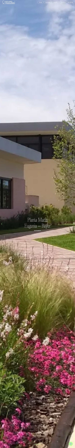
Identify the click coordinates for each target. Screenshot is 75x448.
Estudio (55, 2)
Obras (40, 2)
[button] (36, 444)
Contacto (63, 2)
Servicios (47, 2)
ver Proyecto (37, 230)
